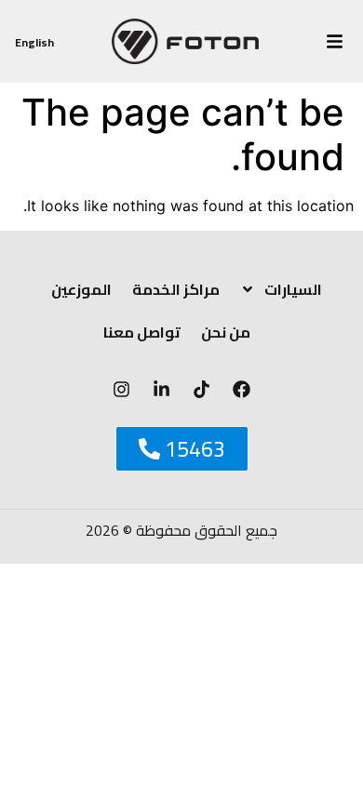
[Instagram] (122, 389)
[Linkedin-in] (162, 389)
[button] (334, 41)
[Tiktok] (202, 389)
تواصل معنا (142, 332)
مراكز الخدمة (176, 289)
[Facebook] (242, 389)
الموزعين (81, 289)
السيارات (293, 289)
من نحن (225, 332)
